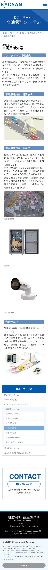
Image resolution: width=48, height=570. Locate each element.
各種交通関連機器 (13, 438)
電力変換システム (11, 448)
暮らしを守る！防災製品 (15, 442)
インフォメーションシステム (16, 404)
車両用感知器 (11, 428)
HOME (4, 33)
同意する (24, 565)
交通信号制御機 (12, 418)
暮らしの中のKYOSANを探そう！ (18, 453)
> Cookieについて (8, 560)
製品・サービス (17, 33)
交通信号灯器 (11, 423)
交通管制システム (13, 414)
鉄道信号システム (11, 395)
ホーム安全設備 (10, 399)
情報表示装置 (11, 433)
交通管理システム (35, 33)
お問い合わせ (26, 484)
